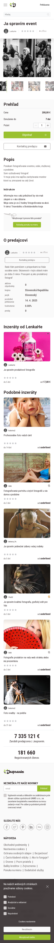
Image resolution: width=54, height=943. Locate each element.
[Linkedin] (31, 827)
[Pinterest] (23, 827)
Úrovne (9, 861)
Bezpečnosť (41, 853)
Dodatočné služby (34, 870)
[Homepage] (20, 5)
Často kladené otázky (17, 857)
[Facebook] (7, 827)
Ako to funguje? (40, 857)
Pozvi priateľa (23, 861)
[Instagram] (47, 827)
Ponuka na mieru (12, 870)
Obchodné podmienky (15, 844)
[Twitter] (15, 827)
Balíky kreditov (11, 866)
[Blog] (39, 827)
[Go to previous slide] (5, 58)
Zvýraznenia (29, 866)
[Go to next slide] (48, 58)
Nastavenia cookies (14, 849)
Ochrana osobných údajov (18, 853)
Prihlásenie (45, 5)
